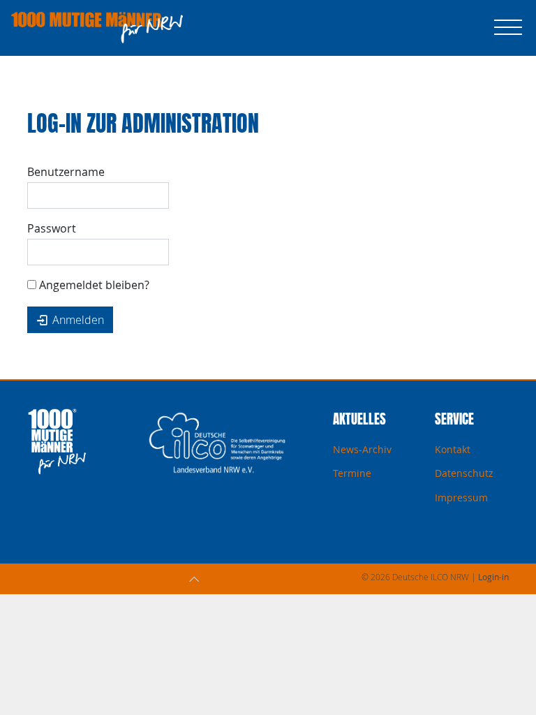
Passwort (51, 228)
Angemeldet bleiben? (92, 285)
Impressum (461, 497)
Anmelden (77, 319)
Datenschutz (464, 473)
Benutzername (66, 171)
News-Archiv (362, 449)
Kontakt (452, 449)
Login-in (493, 576)
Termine (352, 473)
